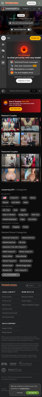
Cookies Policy (7, 309)
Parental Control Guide (9, 313)
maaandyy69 (7, 189)
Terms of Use (6, 301)
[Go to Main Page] (13, 3)
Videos (27, 9)
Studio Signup (26, 301)
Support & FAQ (7, 328)
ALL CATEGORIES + (11, 275)
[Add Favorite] (3, 38)
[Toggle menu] (2, 3)
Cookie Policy (24, 388)
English (31, 285)
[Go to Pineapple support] (3, 370)
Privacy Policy (7, 297)
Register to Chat (24, 81)
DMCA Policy (6, 305)
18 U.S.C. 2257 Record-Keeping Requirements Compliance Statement (16, 378)
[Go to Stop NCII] (15, 370)
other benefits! (28, 77)
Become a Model (27, 297)
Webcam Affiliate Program (30, 305)
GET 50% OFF (16, 109)
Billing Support (7, 332)
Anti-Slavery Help (8, 317)
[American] (4, 198)
